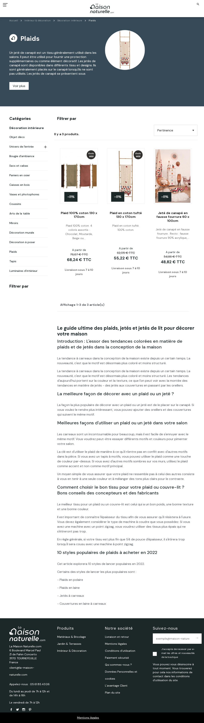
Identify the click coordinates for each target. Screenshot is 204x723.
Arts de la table (19, 213)
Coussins (15, 204)
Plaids (13, 251)
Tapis (12, 261)
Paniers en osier (19, 175)
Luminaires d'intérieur (23, 271)
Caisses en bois (19, 185)
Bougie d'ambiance (21, 156)
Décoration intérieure (26, 128)
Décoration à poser (22, 242)
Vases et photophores (24, 194)
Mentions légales (88, 717)
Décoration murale (21, 232)
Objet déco (17, 137)
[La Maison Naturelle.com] (102, 8)
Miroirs (13, 223)
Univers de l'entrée (21, 146)
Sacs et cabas (18, 165)
